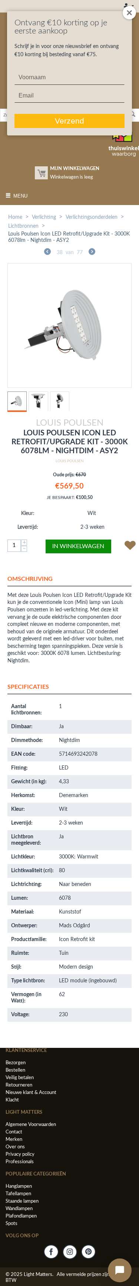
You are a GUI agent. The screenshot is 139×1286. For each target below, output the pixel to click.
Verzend (69, 120)
